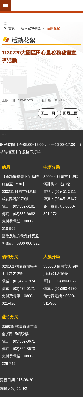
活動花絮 (53, 28)
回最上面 (70, 113)
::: (5, 23)
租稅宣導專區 (31, 28)
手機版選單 (5, 5)
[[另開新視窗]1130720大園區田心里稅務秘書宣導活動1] (15, 85)
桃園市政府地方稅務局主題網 (47, 5)
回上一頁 (48, 113)
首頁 (11, 28)
